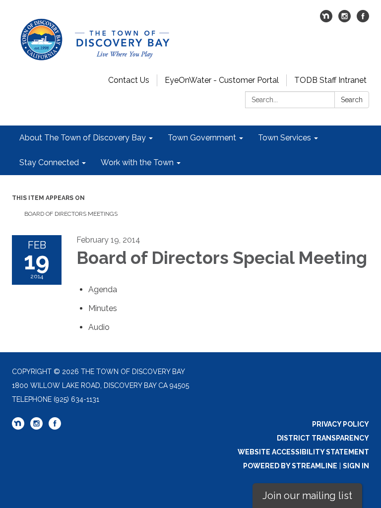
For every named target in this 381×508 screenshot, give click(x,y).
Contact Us (128, 80)
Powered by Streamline (290, 466)
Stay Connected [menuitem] (49, 162)
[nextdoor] (326, 19)
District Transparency (323, 438)
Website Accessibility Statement (303, 452)
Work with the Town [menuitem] (137, 162)
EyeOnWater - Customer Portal (222, 80)
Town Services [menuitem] (284, 137)
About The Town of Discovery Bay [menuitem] (82, 137)
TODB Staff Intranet (330, 80)
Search (352, 100)
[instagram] (344, 19)
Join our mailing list (307, 496)
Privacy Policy (340, 424)
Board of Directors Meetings (71, 213)
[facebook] (363, 19)
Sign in (356, 466)
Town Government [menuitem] (202, 137)
